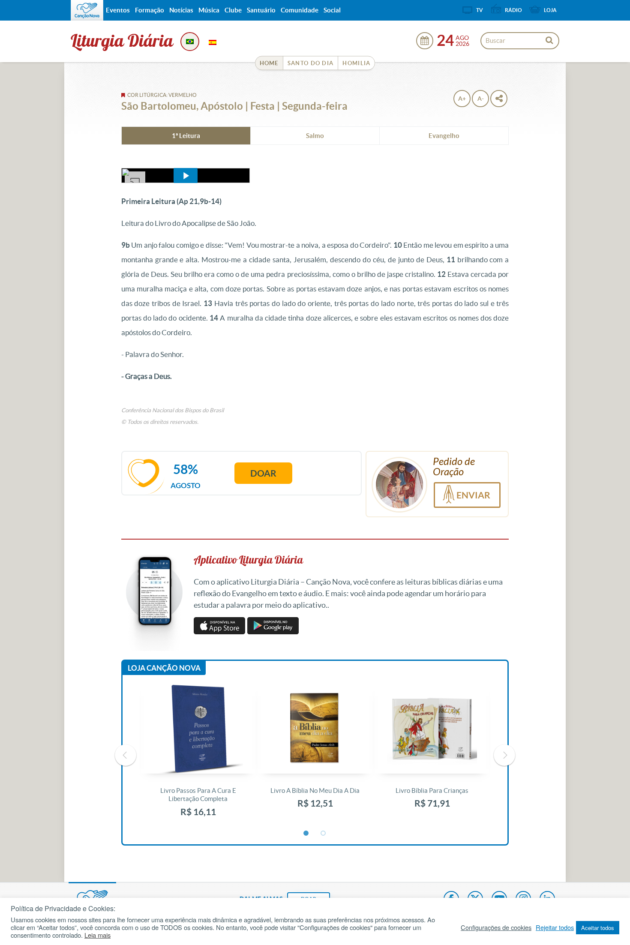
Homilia (356, 63)
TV (479, 10)
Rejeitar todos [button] (555, 927)
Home (269, 63)
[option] (198, 755)
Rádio (513, 10)
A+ (462, 98)
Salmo (315, 135)
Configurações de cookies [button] (496, 927)
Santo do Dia (311, 63)
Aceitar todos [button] (597, 928)
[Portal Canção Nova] (87, 10)
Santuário (261, 10)
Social (332, 10)
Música (208, 10)
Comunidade (299, 10)
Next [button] (504, 755)
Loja (550, 10)
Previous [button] (125, 755)
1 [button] (306, 833)
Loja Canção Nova (164, 668)
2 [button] (323, 833)
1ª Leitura (186, 135)
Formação (149, 10)
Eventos (118, 10)
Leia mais (97, 935)
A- (480, 98)
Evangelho (444, 135)
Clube (233, 10)
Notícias (181, 10)
